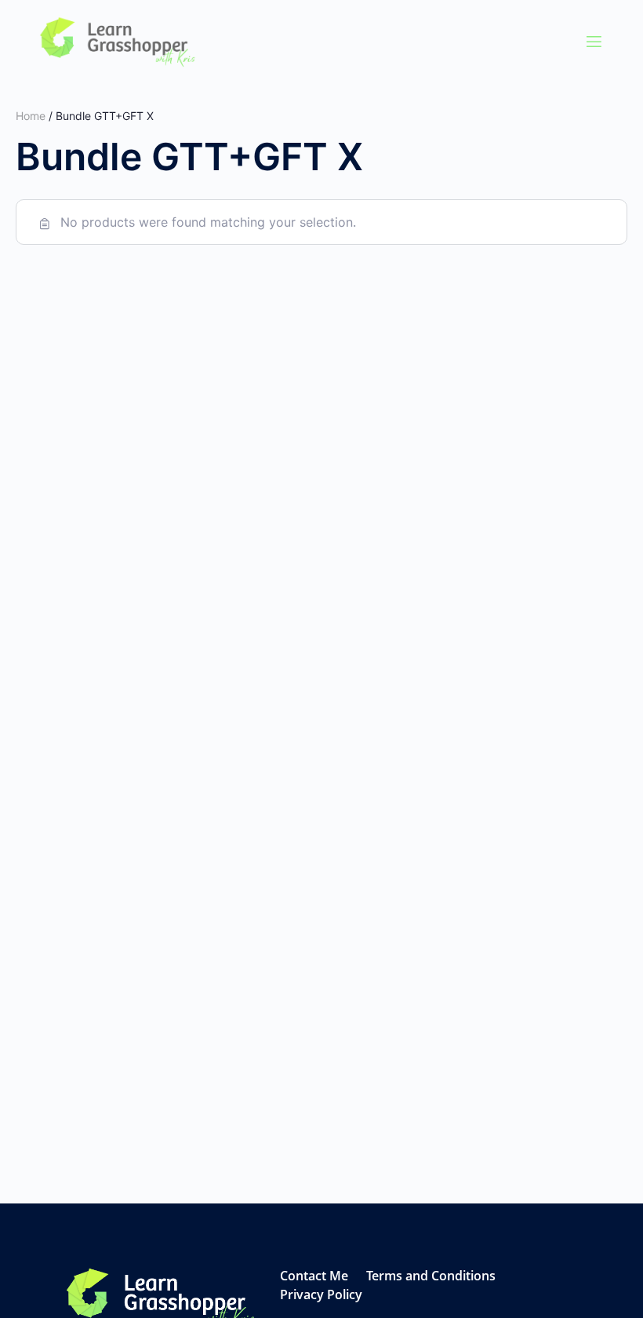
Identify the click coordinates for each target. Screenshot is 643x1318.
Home (30, 115)
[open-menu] (594, 42)
